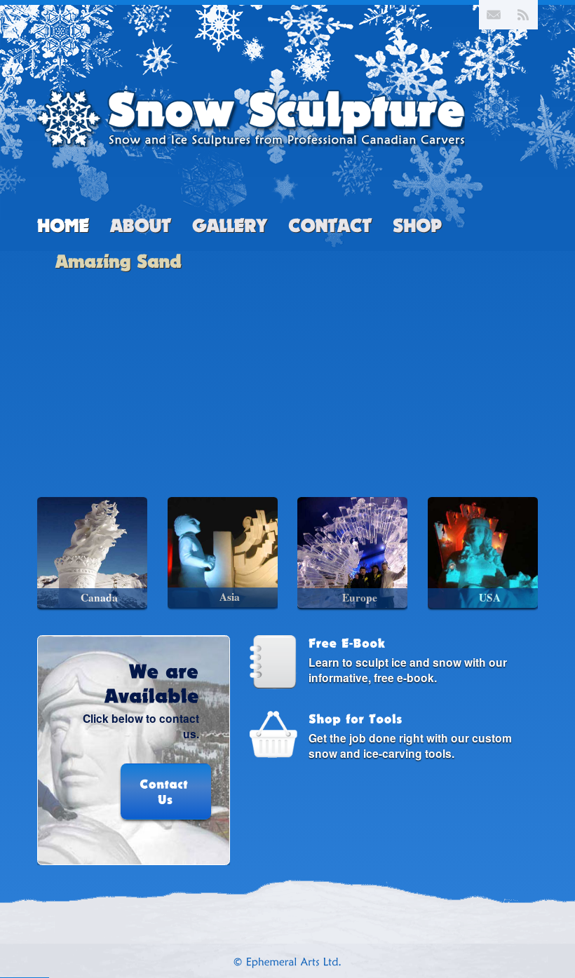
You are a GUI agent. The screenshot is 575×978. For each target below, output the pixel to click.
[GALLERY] (229, 227)
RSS (523, 14)
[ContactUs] (133, 788)
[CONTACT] (330, 227)
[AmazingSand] (118, 260)
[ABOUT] (140, 227)
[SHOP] (417, 227)
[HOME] (63, 227)
